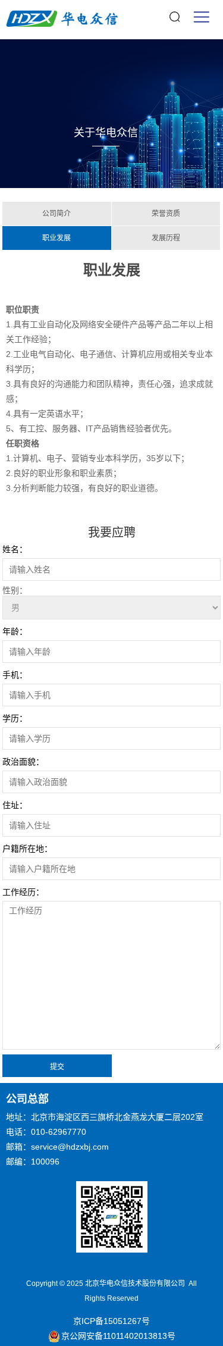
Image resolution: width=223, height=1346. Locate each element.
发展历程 (166, 238)
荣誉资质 (166, 213)
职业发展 (56, 238)
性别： (14, 590)
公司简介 (56, 213)
